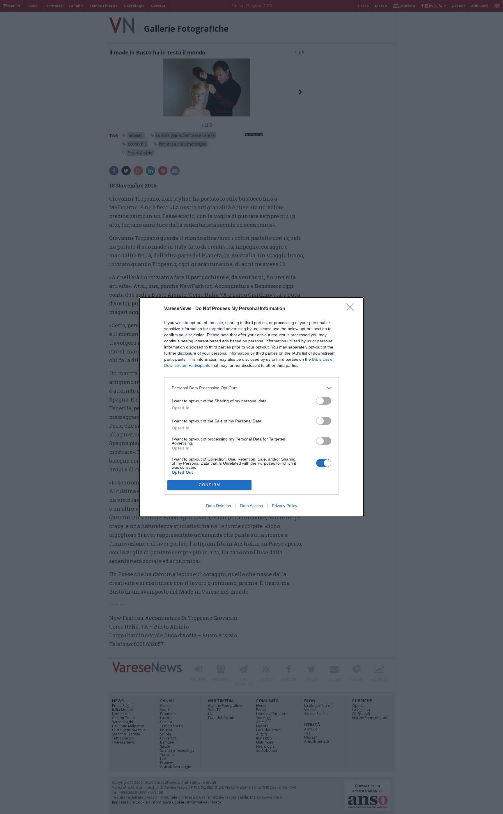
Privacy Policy (284, 505)
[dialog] (251, 407)
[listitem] (251, 388)
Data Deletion (218, 505)
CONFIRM (209, 485)
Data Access (251, 505)
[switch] (323, 401)
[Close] (352, 308)
